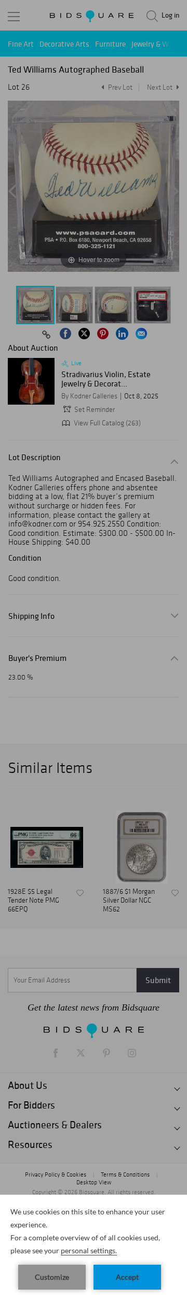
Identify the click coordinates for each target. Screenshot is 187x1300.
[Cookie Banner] (93, 1247)
